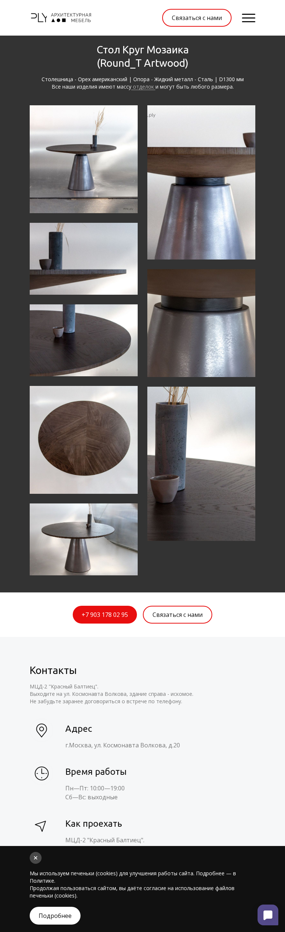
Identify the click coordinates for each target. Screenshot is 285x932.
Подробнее (55, 916)
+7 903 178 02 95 (105, 615)
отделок (143, 86)
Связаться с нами (197, 18)
